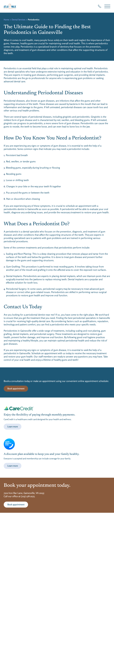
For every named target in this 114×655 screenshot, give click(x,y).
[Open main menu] (107, 6)
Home (6, 19)
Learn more (12, 426)
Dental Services (18, 19)
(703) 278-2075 (28, 496)
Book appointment (15, 388)
